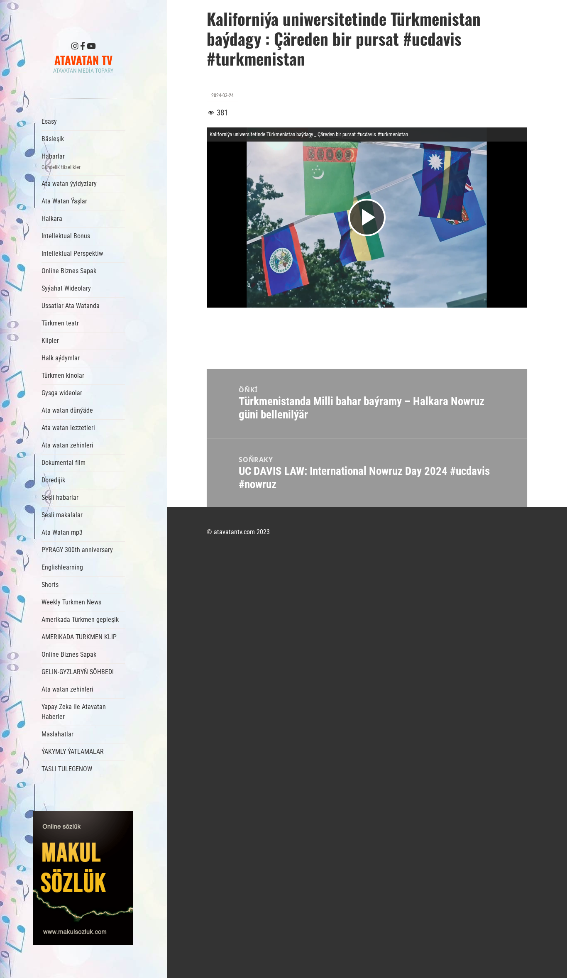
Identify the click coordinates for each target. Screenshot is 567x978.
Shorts (50, 585)
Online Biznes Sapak (69, 271)
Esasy (49, 121)
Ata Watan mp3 (62, 532)
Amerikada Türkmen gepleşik (80, 619)
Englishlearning (62, 567)
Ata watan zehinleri (67, 445)
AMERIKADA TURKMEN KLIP (79, 637)
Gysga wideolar (62, 393)
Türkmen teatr (60, 323)
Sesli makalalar (62, 515)
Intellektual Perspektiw (72, 253)
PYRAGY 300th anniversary (77, 550)
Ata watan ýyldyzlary (69, 184)
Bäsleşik (53, 139)
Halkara (52, 218)
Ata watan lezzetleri (68, 428)
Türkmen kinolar (63, 375)
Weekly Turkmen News (71, 602)
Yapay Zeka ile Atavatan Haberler (74, 712)
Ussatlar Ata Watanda (71, 306)
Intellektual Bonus (66, 236)
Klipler (50, 341)
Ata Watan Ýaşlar (64, 201)
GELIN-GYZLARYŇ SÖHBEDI (78, 672)
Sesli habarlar (60, 497)
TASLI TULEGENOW (67, 769)
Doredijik (53, 480)
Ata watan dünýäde (67, 410)
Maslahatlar (57, 734)
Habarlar (61, 161)
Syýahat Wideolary (66, 288)
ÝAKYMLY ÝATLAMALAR (73, 752)
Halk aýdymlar (61, 358)
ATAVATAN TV (83, 59)
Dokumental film (64, 463)
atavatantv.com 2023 (242, 532)
